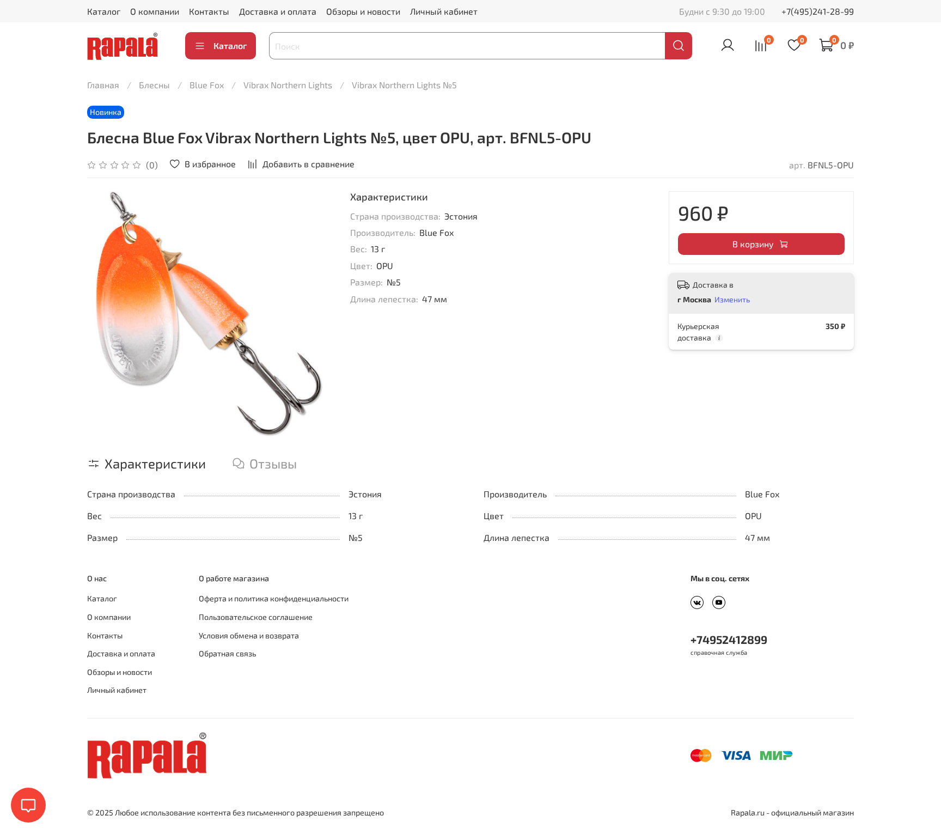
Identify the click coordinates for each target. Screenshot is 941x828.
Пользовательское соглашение (256, 617)
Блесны (154, 85)
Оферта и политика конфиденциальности (274, 598)
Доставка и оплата (277, 11)
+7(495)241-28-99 (817, 11)
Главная (103, 85)
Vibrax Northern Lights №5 (404, 85)
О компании (154, 11)
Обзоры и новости (363, 11)
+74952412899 (729, 639)
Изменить (732, 299)
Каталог (103, 11)
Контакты (209, 11)
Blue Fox (207, 85)
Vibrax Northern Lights (287, 85)
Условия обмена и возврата (249, 635)
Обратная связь (227, 653)
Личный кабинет (444, 11)
